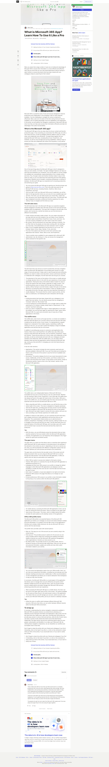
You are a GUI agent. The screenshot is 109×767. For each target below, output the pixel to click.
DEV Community (37, 755)
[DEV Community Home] (17, 1)
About (72, 757)
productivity (36, 38)
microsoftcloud (28, 38)
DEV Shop (90, 757)
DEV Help (44, 757)
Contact (76, 757)
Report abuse (49, 708)
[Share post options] (18, 69)
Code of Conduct (42, 708)
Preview (35, 680)
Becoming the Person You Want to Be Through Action (80, 50)
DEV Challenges (22, 757)
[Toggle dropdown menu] (66, 684)
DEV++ (27, 757)
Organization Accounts (59, 757)
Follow (82, 9)
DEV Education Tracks (37, 757)
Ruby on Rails (52, 763)
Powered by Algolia (53, 1)
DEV (59, 762)
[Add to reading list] (18, 61)
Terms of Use (61, 760)
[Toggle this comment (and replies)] (25, 687)
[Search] (21, 2)
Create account (88, 1)
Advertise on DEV (50, 757)
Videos (31, 757)
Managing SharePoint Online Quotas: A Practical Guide (80, 37)
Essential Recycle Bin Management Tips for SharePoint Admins (81, 43)
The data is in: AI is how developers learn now (43, 735)
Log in (81, 1)
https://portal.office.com (37, 187)
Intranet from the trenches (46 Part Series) (43, 44)
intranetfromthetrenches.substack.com (57, 28)
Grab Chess (30, 684)
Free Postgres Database (83, 757)
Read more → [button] (28, 745)
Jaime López (30, 27)
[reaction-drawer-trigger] (18, 52)
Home (17, 757)
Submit (29, 680)
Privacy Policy (55, 760)
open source (47, 762)
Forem (41, 762)
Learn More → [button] (76, 89)
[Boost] (18, 65)
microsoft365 (43, 38)
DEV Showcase (67, 757)
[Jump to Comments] (18, 56)
